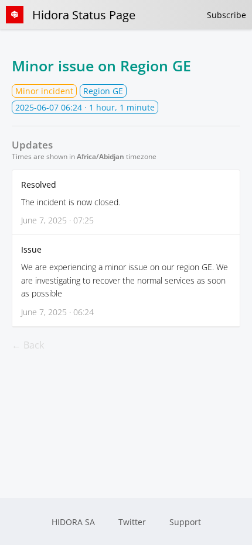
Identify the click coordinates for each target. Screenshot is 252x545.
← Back (28, 345)
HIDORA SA (73, 521)
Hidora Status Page (83, 15)
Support (185, 521)
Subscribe (226, 14)
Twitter (132, 521)
